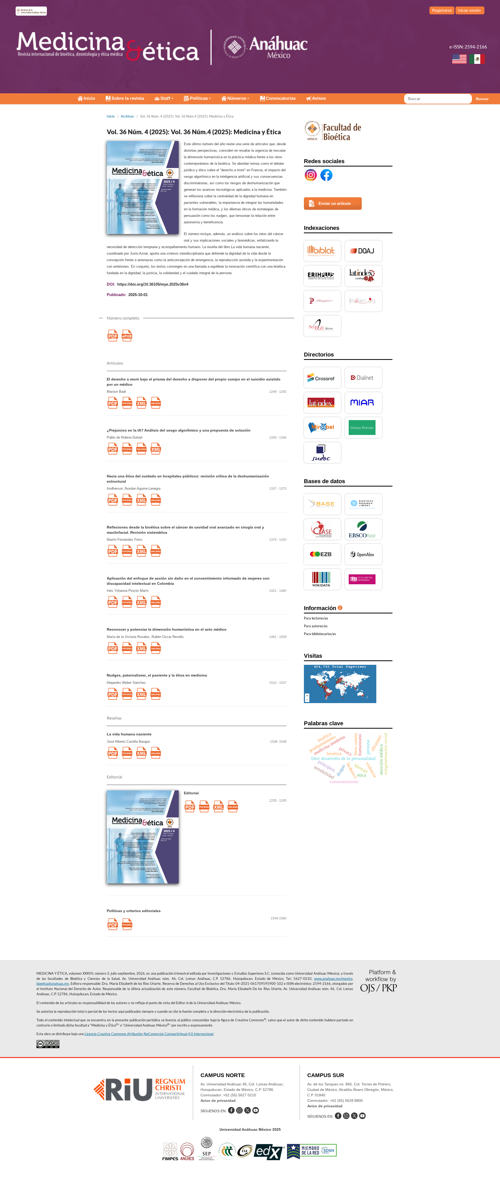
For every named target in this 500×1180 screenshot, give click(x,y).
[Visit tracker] (340, 701)
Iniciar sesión (469, 10)
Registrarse (442, 10)
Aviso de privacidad (218, 1100)
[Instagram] (311, 175)
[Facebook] (326, 175)
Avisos (319, 98)
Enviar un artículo (334, 203)
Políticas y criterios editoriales (134, 911)
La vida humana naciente (129, 734)
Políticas (199, 98)
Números (236, 98)
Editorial (191, 793)
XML (141, 403)
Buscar (482, 99)
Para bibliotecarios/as (320, 634)
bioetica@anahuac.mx (52, 983)
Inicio (89, 98)
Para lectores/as (316, 618)
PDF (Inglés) (127, 403)
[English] (459, 59)
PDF (112, 335)
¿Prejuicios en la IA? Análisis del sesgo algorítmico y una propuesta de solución (179, 430)
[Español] (477, 59)
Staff (165, 98)
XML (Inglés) (155, 403)
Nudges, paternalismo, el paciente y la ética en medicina (157, 675)
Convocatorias (281, 98)
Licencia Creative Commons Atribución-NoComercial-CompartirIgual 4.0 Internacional (149, 1034)
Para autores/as (316, 626)
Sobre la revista (127, 98)
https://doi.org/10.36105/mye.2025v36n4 (152, 284)
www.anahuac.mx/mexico (333, 978)
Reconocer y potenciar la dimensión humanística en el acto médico (167, 629)
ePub (127, 335)
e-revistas (31, 11)
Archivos (127, 116)
